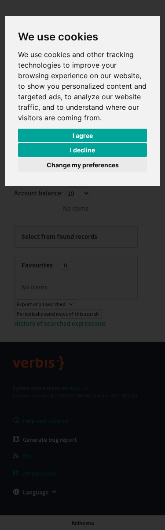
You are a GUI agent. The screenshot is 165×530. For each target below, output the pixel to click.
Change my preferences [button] (83, 165)
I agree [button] (83, 135)
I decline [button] (82, 150)
